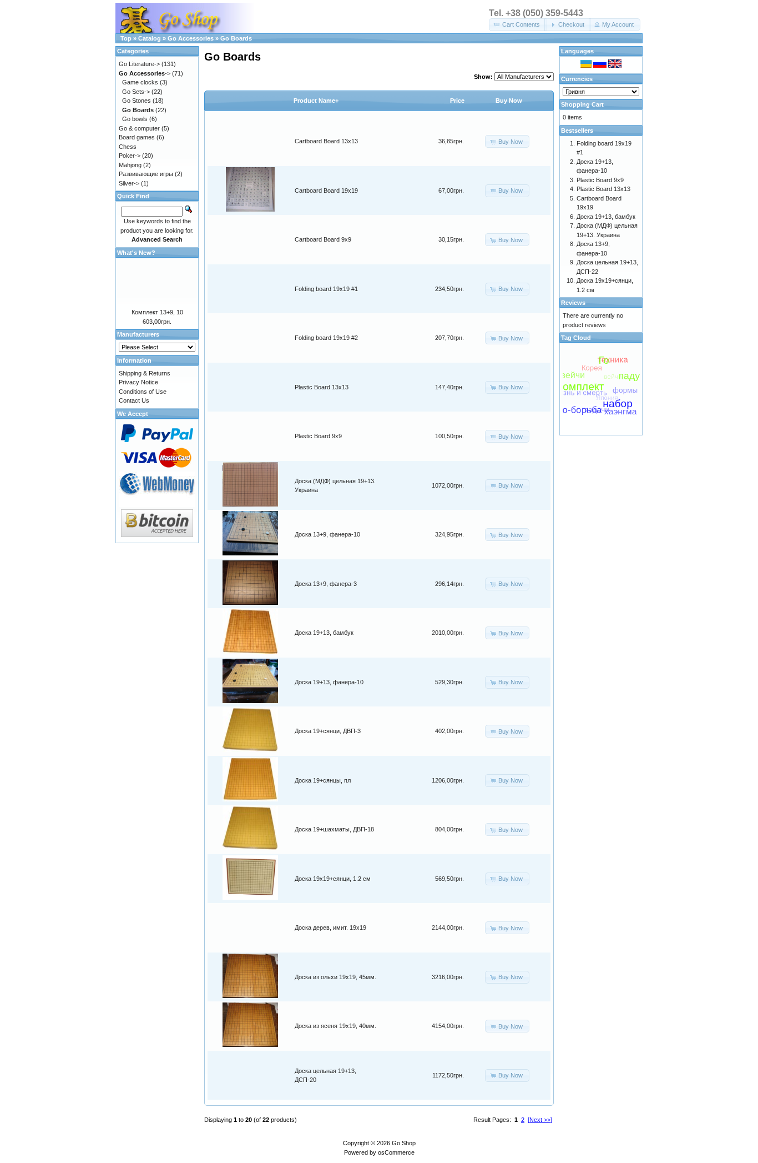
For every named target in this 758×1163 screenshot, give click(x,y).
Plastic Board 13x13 (321, 387)
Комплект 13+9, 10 (157, 312)
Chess (128, 146)
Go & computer (139, 128)
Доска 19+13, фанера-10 (329, 682)
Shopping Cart (582, 104)
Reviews (573, 302)
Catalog (149, 38)
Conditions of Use (142, 391)
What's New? (136, 252)
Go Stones (136, 100)
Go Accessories (191, 38)
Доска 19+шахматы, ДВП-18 (334, 829)
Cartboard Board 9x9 (323, 239)
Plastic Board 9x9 (318, 436)
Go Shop (404, 1143)
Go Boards (236, 38)
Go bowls (135, 119)
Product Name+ (316, 100)
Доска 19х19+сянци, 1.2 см (333, 878)
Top (126, 38)
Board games (137, 137)
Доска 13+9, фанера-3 (326, 583)
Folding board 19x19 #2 (326, 337)
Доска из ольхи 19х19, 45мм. (335, 977)
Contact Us (134, 400)
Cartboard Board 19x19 (326, 190)
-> (144, 73)
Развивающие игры (146, 174)
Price (457, 100)
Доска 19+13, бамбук (324, 632)
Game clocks (140, 82)
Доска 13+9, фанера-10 (327, 534)
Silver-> (129, 183)
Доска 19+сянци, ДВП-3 (328, 731)
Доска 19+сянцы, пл (323, 780)
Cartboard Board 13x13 (326, 141)
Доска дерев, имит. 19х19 (330, 927)
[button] (518, 24)
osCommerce (396, 1152)
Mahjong (130, 165)
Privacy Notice (138, 382)
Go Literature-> (139, 64)
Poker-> (129, 155)
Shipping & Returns (144, 373)
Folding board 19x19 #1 (326, 288)
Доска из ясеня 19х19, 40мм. (335, 1025)
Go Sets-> (136, 91)
